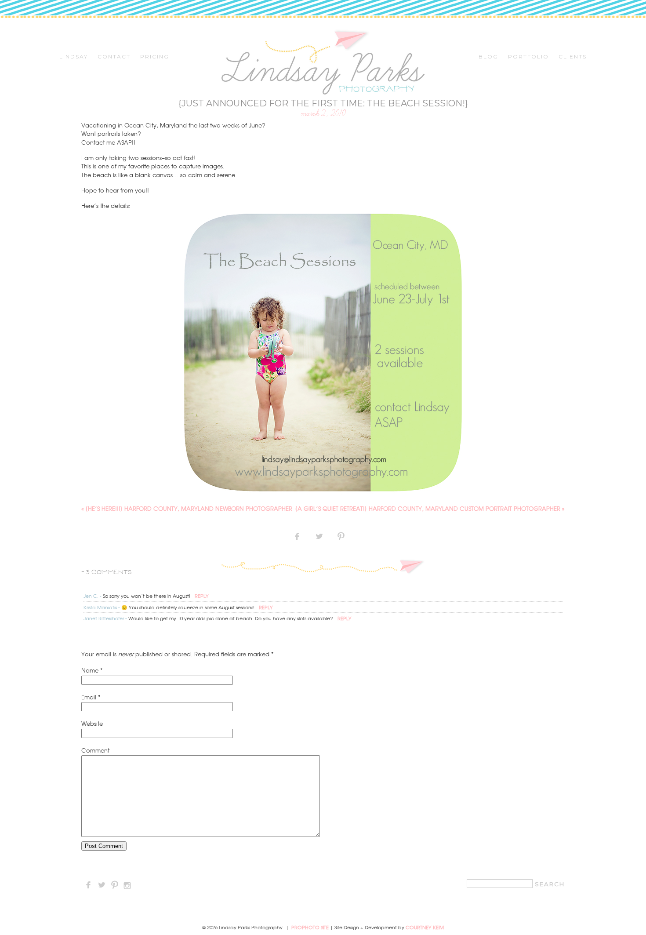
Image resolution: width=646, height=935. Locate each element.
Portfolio (528, 56)
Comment (95, 750)
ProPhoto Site (310, 927)
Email (88, 697)
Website (92, 723)
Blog (488, 56)
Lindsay (73, 56)
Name (89, 670)
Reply (202, 595)
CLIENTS (573, 56)
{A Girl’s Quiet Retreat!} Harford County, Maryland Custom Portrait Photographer (430, 508)
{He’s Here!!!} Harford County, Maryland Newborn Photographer (186, 508)
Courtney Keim (425, 927)
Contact (114, 56)
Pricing (154, 56)
